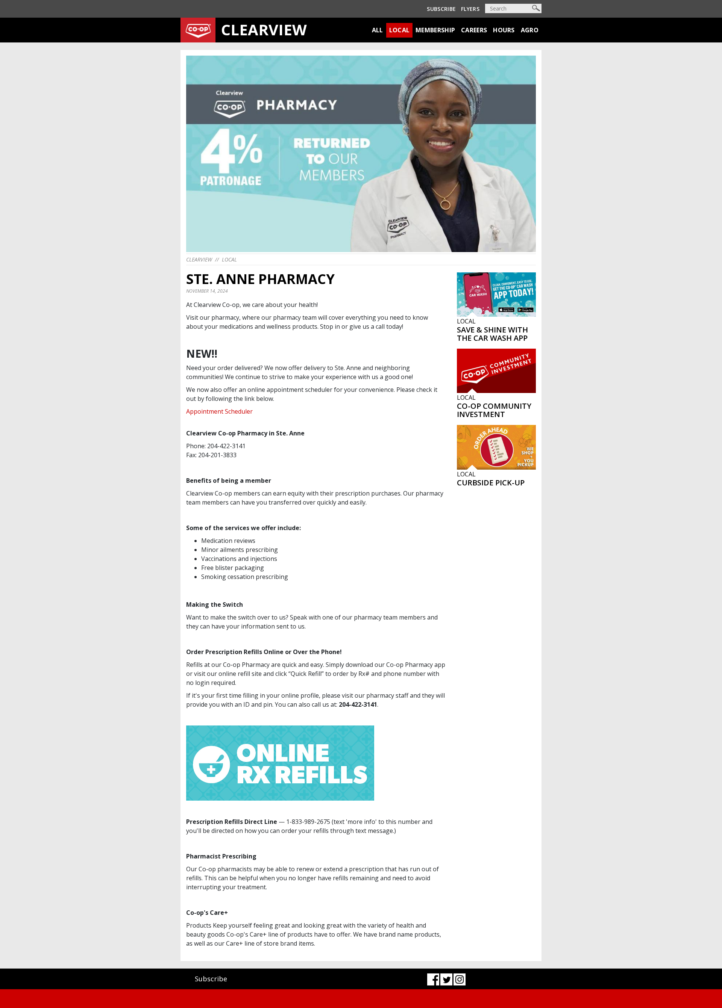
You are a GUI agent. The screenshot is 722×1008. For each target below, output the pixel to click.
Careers (474, 30)
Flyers (470, 8)
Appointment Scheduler (219, 411)
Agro (529, 30)
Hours (504, 30)
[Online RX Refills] (280, 762)
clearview (199, 259)
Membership (435, 30)
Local (399, 30)
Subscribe (441, 8)
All (377, 30)
